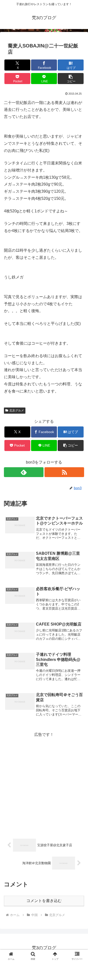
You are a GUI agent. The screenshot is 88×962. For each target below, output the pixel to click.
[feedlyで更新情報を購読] (24, 472)
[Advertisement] (44, 782)
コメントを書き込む (44, 901)
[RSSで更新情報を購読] (64, 472)
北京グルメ (16, 410)
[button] (71, 78)
